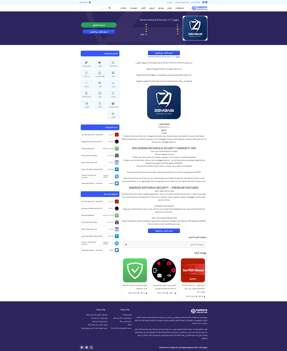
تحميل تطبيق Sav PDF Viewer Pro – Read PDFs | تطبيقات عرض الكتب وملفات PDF (193, 288)
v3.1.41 (111, 162)
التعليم (113, 117)
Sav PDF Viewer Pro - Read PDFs (92, 134)
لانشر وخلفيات (87, 66)
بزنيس (113, 86)
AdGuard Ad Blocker (88, 148)
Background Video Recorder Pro (92, 141)
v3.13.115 (111, 155)
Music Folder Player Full (89, 162)
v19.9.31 (111, 141)
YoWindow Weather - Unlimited (92, 183)
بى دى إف (87, 76)
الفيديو (113, 96)
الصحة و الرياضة (86, 96)
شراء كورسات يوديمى (182, 2)
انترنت (100, 86)
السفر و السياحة (113, 106)
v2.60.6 (111, 183)
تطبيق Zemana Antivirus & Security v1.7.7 (159, 20)
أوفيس (87, 106)
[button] (179, 8)
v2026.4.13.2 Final (108, 148)
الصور (100, 96)
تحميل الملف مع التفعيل (99, 32)
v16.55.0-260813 (106, 176)
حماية (113, 76)
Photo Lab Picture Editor (89, 155)
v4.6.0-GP (111, 169)
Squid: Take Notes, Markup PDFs (92, 169)
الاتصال (100, 106)
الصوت (100, 66)
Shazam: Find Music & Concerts (89, 176)
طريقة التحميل (195, 2)
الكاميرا (87, 86)
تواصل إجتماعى (100, 76)
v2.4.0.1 (111, 134)
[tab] (164, 244)
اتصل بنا (169, 2)
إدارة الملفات (113, 66)
